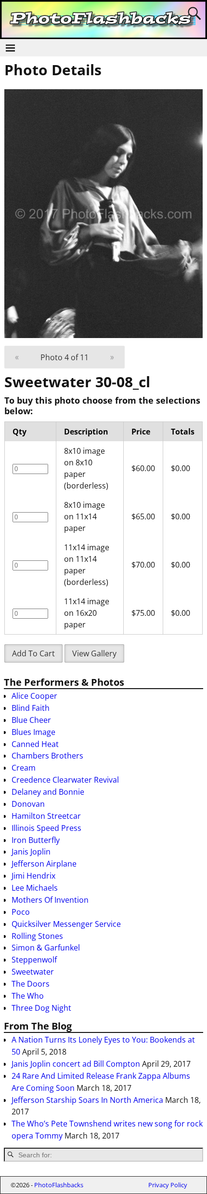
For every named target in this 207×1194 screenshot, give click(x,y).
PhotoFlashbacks (58, 1184)
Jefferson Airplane (44, 863)
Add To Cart (33, 653)
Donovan (28, 804)
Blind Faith (31, 708)
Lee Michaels (35, 887)
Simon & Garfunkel (46, 947)
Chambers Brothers (47, 755)
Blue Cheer (31, 720)
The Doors (31, 983)
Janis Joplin (31, 851)
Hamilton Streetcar (46, 816)
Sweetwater (33, 971)
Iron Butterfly (36, 840)
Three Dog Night (41, 1008)
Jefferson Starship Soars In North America (87, 1100)
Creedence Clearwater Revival (65, 779)
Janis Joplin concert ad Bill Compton (76, 1063)
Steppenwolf (34, 959)
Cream (24, 767)
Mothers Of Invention (50, 900)
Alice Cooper (34, 696)
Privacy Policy (167, 1184)
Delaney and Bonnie (48, 792)
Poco (21, 912)
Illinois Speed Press (46, 828)
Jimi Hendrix (33, 875)
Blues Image (33, 732)
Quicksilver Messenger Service (66, 924)
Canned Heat (35, 744)
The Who (28, 995)
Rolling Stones (37, 936)
